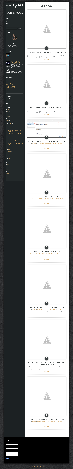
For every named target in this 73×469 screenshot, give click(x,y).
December (10, 123)
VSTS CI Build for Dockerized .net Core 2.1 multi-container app (47, 307)
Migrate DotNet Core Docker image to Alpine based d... (15, 144)
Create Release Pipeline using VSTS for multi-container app (46, 107)
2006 (8, 175)
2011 (8, 168)
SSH (53, 143)
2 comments (63, 54)
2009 (8, 171)
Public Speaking (9, 21)
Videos (7, 23)
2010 (8, 169)
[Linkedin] (46, 6)
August (9, 155)
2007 (8, 173)
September (10, 153)
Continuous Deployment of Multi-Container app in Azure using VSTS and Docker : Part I (46, 363)
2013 (8, 164)
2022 (8, 113)
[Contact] (49, 6)
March (9, 160)
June (9, 158)
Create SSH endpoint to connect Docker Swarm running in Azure (47, 141)
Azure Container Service (40, 54)
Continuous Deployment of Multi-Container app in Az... (15, 141)
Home (47, 432)
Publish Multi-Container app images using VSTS (47, 251)
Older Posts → (63, 432)
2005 (8, 177)
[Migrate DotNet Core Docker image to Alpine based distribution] (46, 396)
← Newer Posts (30, 432)
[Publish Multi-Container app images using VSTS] (46, 228)
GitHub (60, 253)
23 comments (60, 309)
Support (35, 466)
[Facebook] (44, 6)
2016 (8, 162)
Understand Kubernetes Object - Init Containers (16, 70)
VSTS (59, 54)
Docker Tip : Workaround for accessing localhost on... (14, 147)
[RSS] (51, 6)
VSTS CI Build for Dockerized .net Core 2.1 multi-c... (15, 138)
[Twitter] (42, 6)
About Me (8, 19)
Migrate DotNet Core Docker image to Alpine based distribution (46, 419)
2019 (8, 118)
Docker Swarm (55, 54)
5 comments (62, 366)
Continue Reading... (46, 59)
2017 (8, 122)
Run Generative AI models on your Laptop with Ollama (14, 92)
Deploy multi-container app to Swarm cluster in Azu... (15, 126)
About (32, 466)
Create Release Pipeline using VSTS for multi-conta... (15, 128)
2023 (8, 111)
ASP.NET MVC (46, 309)
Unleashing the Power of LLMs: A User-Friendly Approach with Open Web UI (14, 87)
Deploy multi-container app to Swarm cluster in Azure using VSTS (47, 52)
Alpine (42, 421)
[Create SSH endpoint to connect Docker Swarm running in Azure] (46, 128)
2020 (8, 116)
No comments (59, 109)
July (9, 156)
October (9, 151)
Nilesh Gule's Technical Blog (14, 6)
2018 (8, 120)
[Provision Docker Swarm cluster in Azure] (46, 173)
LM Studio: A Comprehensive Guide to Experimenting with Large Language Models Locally (16, 62)
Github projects (9, 24)
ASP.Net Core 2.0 (44, 253)
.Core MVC (36, 253)
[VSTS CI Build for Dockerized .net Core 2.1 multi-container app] (46, 284)
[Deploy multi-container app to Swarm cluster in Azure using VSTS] (46, 29)
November (10, 149)
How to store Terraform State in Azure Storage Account (14, 89)
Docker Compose (49, 54)
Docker (45, 54)
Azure (35, 54)
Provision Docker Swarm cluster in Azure (47, 196)
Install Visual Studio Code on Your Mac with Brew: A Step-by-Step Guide (16, 54)
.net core (39, 253)
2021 (8, 115)
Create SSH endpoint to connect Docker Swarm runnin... (14, 131)
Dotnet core (54, 421)
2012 (8, 166)
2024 (8, 109)
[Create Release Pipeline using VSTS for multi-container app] (46, 84)
